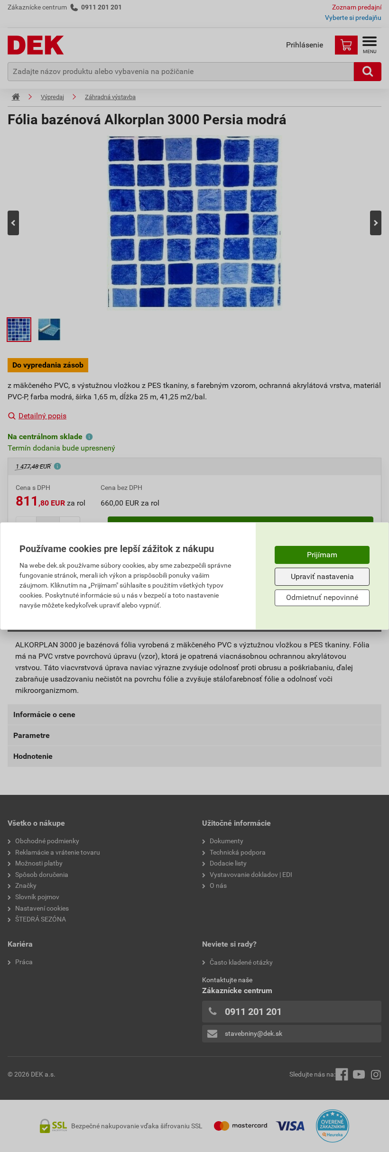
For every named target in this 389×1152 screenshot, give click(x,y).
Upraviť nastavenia (322, 576)
